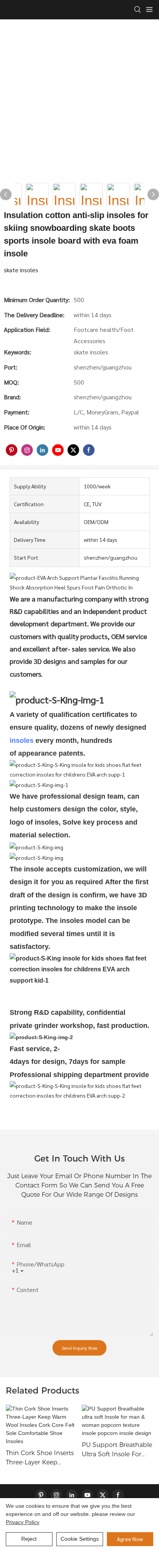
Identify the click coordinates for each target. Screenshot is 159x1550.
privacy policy (22, 1522)
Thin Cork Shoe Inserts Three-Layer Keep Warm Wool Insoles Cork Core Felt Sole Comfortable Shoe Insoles (40, 1458)
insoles (22, 740)
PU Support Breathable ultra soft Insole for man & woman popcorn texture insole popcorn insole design (117, 1450)
